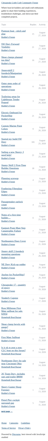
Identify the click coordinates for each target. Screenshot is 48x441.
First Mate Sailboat (10, 337)
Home (4, 423)
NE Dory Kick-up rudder (13, 264)
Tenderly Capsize (9, 298)
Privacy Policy (24, 428)
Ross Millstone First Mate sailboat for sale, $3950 (12, 311)
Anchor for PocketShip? (13, 274)
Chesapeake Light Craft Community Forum (19, 3)
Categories (13, 423)
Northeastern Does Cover (13, 241)
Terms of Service (8, 428)
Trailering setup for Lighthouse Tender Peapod (10, 99)
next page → (7, 411)
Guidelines (25, 423)
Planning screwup (10, 178)
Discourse (16, 434)
